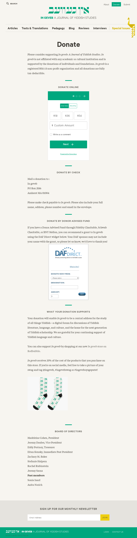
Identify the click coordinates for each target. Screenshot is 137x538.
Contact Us (117, 531)
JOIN (105, 517)
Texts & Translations (35, 28)
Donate (116, 4)
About (106, 4)
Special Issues (121, 28)
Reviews (84, 28)
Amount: (55, 292)
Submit (127, 4)
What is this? (74, 267)
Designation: (58, 282)
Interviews (100, 28)
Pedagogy (58, 28)
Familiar (25, 535)
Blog (72, 28)
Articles (13, 28)
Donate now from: (61, 273)
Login (106, 531)
